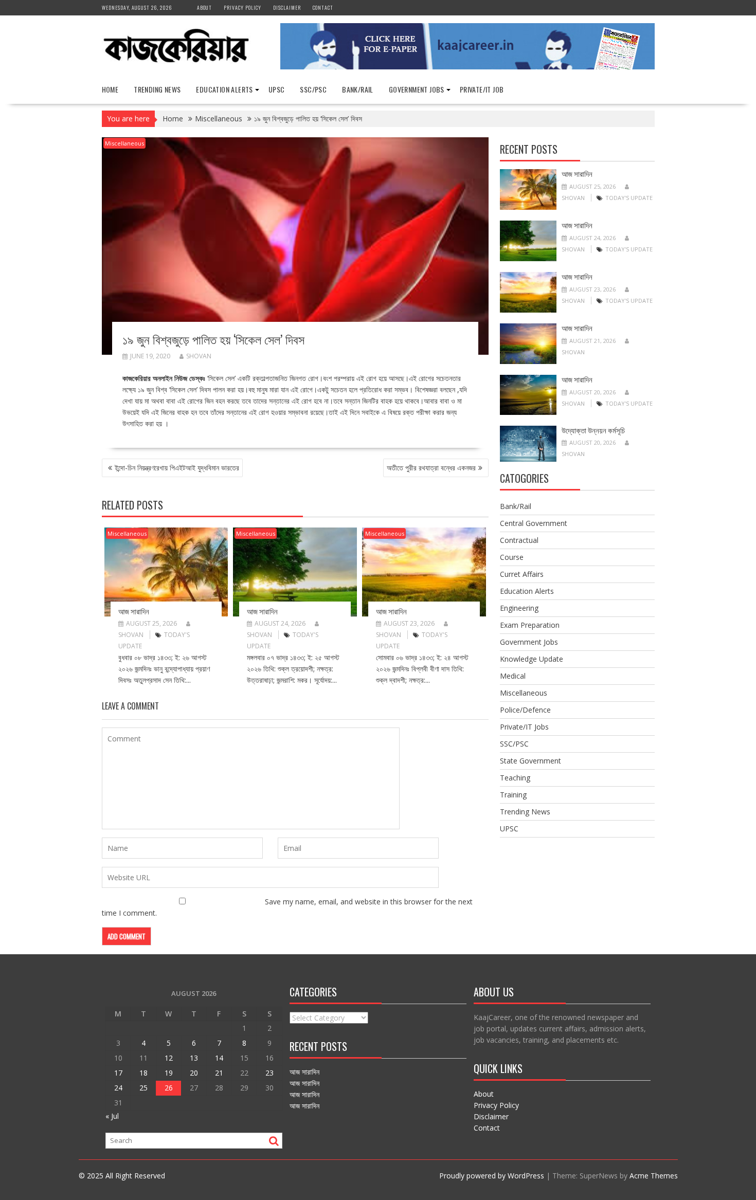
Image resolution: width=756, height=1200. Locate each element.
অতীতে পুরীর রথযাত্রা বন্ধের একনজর (431, 467)
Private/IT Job (482, 89)
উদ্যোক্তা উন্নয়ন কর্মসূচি (593, 429)
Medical (513, 676)
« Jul (112, 1116)
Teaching (515, 778)
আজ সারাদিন (133, 610)
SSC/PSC (313, 89)
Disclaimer (287, 7)
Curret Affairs (522, 574)
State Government (530, 761)
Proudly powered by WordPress (491, 1175)
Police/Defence (525, 710)
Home (110, 89)
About (204, 7)
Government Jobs (416, 89)
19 (169, 1073)
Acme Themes (653, 1175)
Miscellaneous (124, 143)
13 (194, 1058)
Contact (323, 7)
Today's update (629, 198)
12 (169, 1058)
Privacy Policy (242, 7)
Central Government (533, 523)
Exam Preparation (530, 625)
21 (219, 1073)
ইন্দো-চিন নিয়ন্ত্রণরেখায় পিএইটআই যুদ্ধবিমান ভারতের (177, 467)
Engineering (519, 608)
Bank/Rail (357, 89)
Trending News (157, 89)
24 (118, 1088)
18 (143, 1073)
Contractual (519, 540)
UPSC (276, 89)
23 (269, 1073)
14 (219, 1058)
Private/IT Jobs (524, 727)
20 (194, 1073)
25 (143, 1088)
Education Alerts (224, 89)
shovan (198, 356)
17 (118, 1073)
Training (513, 794)
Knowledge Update (531, 659)
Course (512, 557)
